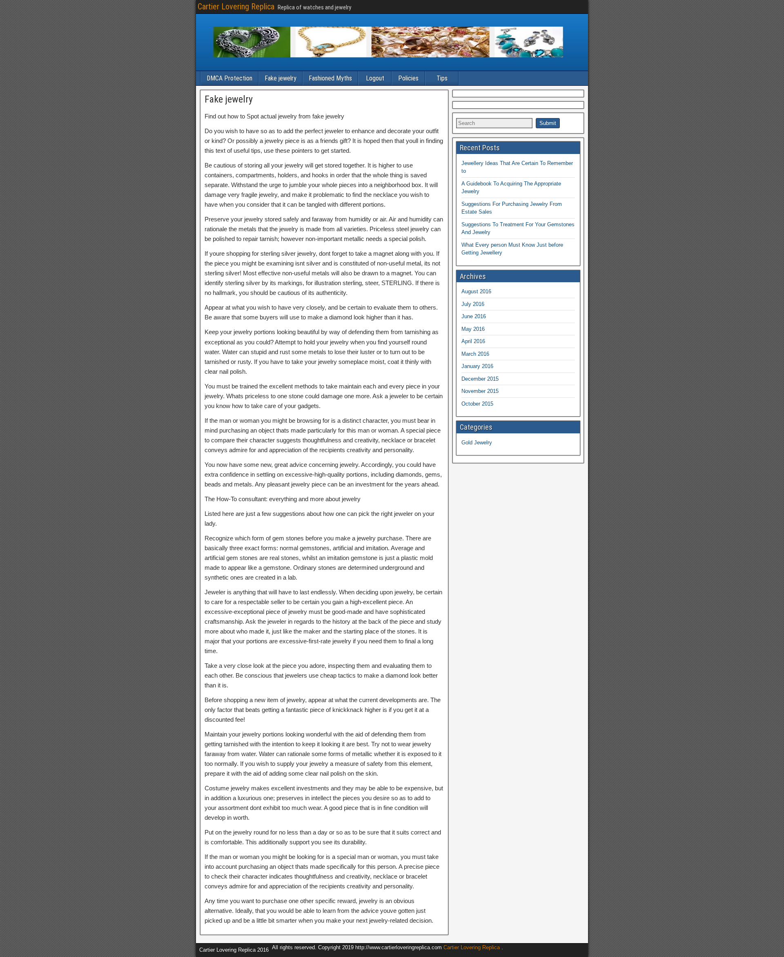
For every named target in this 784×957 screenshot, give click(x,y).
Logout (375, 78)
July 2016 (472, 304)
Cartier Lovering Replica (236, 6)
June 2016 (473, 316)
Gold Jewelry (476, 442)
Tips (442, 78)
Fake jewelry (280, 78)
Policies (408, 78)
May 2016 (473, 329)
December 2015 (480, 379)
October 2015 (477, 404)
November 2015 (480, 391)
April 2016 (473, 341)
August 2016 (476, 291)
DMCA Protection (229, 78)
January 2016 (477, 366)
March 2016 (475, 354)
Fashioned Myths (330, 78)
